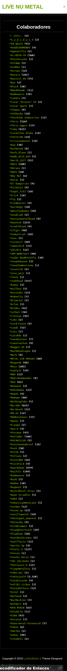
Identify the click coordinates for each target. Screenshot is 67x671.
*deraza (14, 168)
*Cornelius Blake (21, 133)
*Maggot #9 (16, 347)
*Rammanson (16, 475)
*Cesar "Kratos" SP (22, 102)
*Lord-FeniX (17, 323)
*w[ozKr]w (16, 611)
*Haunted (15, 222)
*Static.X (16, 549)
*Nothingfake (18, 401)
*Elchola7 (16, 187)
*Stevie (14, 553)
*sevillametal (19, 514)
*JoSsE (13, 277)
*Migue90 (15, 362)
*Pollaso (15, 456)
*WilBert (15, 604)
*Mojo (13, 366)
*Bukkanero (16, 94)
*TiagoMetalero (19, 568)
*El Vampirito (19, 183)
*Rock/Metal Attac (22, 491)
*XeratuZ (15, 619)
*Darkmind (16, 148)
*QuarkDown (16, 467)
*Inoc (13, 238)
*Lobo (13, 319)
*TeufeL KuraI (19, 557)
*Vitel (13, 592)
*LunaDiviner (18, 339)
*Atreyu (14, 70)
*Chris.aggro (18, 125)
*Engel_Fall (17, 191)
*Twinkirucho (18, 580)
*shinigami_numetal (22, 518)
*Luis (13, 331)
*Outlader (16, 436)
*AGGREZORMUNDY (19, 47)
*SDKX (13, 498)
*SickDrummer (18, 526)
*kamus (13, 284)
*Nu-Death (16, 409)
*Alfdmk (14, 63)
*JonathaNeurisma (21, 265)
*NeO (12, 382)
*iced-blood (17, 226)
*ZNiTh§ (14, 631)
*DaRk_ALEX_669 (19, 156)
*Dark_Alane (17, 152)
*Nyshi (13, 421)
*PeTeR (13, 452)
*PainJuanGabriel (21, 444)
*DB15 (13, 164)
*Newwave (15, 386)
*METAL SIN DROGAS (22, 358)
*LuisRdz (15, 335)
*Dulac (13, 179)
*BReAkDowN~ (17, 90)
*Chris (13, 121)
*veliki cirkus (19, 584)
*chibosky (16, 113)
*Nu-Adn (14, 405)
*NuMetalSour (18, 417)
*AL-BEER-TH (17, 55)
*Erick (13, 195)
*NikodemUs (16, 390)
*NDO (12, 374)
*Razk (13, 479)
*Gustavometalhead (22, 218)
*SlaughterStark (20, 529)
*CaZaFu (14, 98)
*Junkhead (16, 280)
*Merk (13, 355)
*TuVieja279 (17, 576)
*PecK (13, 448)
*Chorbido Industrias (24, 117)
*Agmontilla (17, 51)
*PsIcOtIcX (16, 463)
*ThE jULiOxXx (19, 561)
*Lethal (14, 312)
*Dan (12, 144)
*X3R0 (13, 615)
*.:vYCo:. (16, 35)
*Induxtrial (17, 234)
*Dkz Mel (15, 176)
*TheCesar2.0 (18, 565)
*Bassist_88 (17, 78)
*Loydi (13, 327)
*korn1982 (16, 292)
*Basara (14, 74)
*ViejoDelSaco (19, 588)
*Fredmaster (17, 203)
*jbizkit (15, 249)
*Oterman (15, 432)
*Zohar (13, 635)
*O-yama (14, 425)
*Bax (12, 82)
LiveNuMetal (31, 658)
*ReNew (13, 483)
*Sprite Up (16, 545)
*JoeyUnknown (18, 261)
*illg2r (14, 230)
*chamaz (14, 109)
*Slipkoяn (16, 533)
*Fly (12, 199)
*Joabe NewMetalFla (22, 257)
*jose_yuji (16, 273)
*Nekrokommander (20, 378)
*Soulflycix (17, 541)
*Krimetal (16, 300)
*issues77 (16, 242)
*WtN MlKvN (16, 607)
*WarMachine (17, 600)
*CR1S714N (16, 137)
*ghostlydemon (19, 211)
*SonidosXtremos (20, 537)
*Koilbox (15, 288)
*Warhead (15, 596)
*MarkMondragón (19, 351)
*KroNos (14, 308)
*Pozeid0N (16, 459)
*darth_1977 (17, 160)
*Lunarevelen (18, 343)
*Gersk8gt (16, 207)
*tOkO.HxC (16, 572)
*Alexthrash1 (18, 59)
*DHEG (13, 172)
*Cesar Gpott (18, 106)
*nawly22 (15, 370)
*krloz (13, 304)
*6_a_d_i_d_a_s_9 (21, 39)
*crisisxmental (19, 141)
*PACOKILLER (17, 440)
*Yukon (13, 627)
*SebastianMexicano (22, 502)
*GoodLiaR (16, 214)
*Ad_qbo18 (16, 43)
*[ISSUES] (16, 639)
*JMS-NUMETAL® (19, 253)
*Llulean (15, 316)
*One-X (13, 428)
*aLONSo (14, 67)
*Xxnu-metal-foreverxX (25, 623)
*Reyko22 (15, 487)
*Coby (13, 129)
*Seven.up (16, 510)
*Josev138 (16, 269)
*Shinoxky (16, 522)
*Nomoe (13, 393)
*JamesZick (16, 245)
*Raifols (15, 471)
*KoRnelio (16, 296)
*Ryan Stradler (19, 494)
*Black (13, 86)
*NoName (14, 397)
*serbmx (14, 506)
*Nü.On (13, 413)
